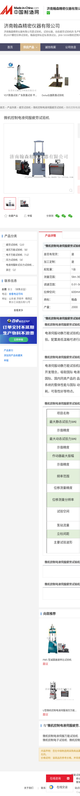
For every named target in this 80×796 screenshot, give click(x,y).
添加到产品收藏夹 (13, 355)
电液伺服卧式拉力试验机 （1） (22, 265)
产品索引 (8, 350)
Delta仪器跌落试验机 (53, 95)
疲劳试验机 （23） (16, 244)
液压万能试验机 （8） (17, 249)
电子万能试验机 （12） (18, 254)
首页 (2, 107)
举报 (29, 216)
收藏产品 (13, 216)
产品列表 (12, 107)
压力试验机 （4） (15, 260)
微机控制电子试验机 (55, 740)
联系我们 (45, 788)
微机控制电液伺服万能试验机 (60, 736)
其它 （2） (11, 270)
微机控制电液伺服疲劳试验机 (48, 107)
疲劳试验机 (25, 107)
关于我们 (28, 788)
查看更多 (18, 310)
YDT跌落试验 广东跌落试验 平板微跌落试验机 (27, 95)
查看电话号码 (16, 294)
